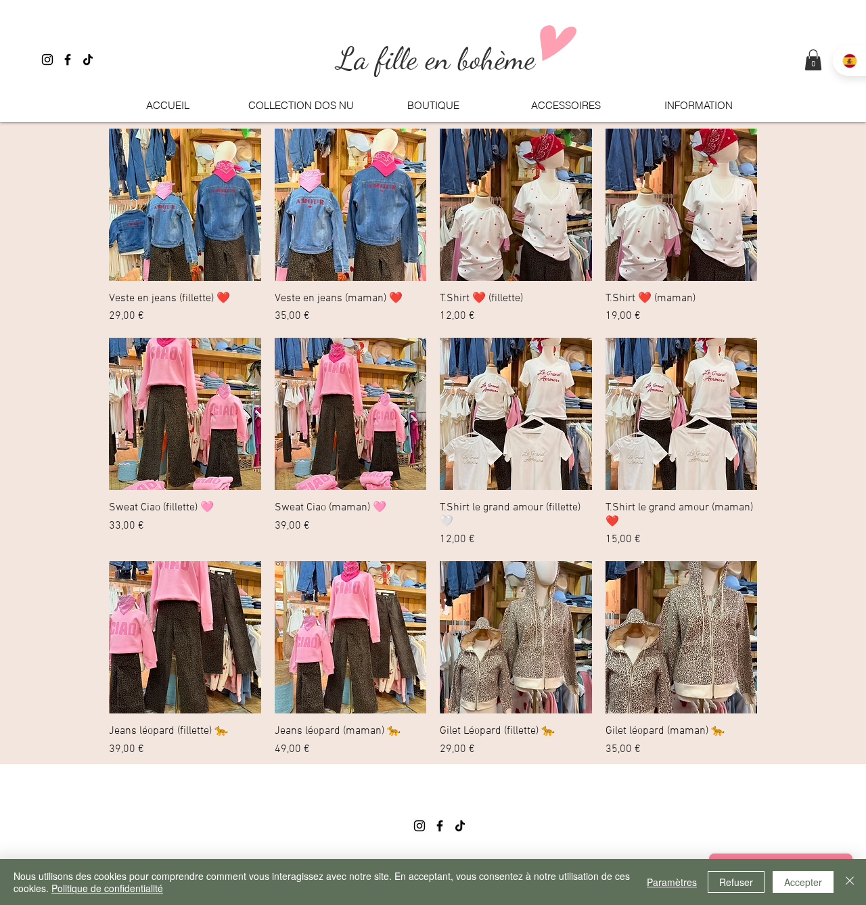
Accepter (803, 882)
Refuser (736, 882)
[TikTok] (88, 59)
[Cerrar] (850, 882)
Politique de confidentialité (107, 888)
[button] (813, 59)
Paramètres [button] (672, 882)
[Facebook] (67, 59)
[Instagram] (47, 59)
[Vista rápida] (185, 205)
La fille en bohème (440, 59)
